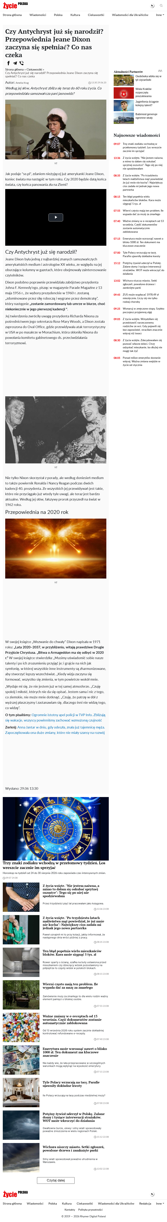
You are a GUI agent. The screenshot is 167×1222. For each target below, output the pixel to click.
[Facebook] (8, 63)
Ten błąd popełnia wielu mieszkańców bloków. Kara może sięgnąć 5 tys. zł (142, 200)
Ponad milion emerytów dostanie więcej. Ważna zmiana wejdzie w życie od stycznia (141, 361)
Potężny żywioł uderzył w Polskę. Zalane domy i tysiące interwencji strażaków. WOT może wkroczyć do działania (143, 268)
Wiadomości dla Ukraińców (130, 15)
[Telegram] (15, 63)
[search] (161, 6)
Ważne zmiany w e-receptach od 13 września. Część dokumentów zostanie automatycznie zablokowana (143, 226)
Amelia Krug (22, 83)
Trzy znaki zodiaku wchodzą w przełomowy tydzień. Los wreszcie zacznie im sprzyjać (142, 147)
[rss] (152, 6)
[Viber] (21, 63)
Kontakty (70, 1209)
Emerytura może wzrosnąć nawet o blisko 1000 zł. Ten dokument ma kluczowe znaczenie (143, 242)
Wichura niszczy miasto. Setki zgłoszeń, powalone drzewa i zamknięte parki (140, 284)
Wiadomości (38, 15)
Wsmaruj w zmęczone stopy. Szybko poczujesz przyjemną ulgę (143, 310)
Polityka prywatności (90, 1209)
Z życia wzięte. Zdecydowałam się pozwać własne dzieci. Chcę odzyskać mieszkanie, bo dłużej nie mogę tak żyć (142, 345)
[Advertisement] (55, 370)
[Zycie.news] (15, 5)
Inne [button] (159, 15)
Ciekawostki (96, 15)
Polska (58, 15)
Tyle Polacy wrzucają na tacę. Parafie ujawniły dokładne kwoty (141, 254)
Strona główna (12, 15)
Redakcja (145, 1203)
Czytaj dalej (56, 1180)
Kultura (75, 15)
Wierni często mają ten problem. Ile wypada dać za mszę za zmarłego (143, 212)
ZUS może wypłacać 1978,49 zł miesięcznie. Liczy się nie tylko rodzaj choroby (141, 298)
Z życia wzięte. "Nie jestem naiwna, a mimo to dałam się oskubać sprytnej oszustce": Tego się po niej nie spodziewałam (143, 163)
